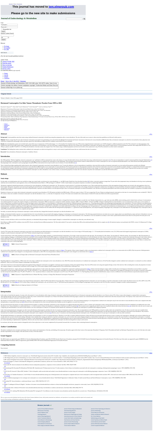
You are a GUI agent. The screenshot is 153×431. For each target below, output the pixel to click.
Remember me (7, 29)
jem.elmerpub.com (61, 6)
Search (6, 76)
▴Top (151, 134)
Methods (6, 126)
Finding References (7, 67)
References (6, 129)
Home (6, 73)
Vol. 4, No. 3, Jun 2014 (12, 81)
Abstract (4, 61)
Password (3, 27)
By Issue (6, 46)
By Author (7, 48)
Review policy (6, 68)
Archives (6, 78)
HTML (9, 61)
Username (4, 25)
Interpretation (7, 128)
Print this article (6, 63)
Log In (6, 75)
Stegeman (23, 81)
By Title (6, 49)
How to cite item (7, 65)
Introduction (6, 125)
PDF (13, 61)
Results (5, 127)
